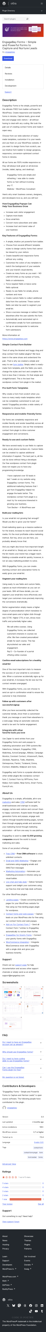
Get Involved (30, 1256)
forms (41, 1157)
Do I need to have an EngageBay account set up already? (17, 1043)
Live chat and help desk (16, 882)
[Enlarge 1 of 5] (19, 989)
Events (27, 1260)
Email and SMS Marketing (17, 861)
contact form (38, 1148)
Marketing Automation (15, 871)
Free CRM (10, 853)
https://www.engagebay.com (14, 339)
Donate (28, 1265)
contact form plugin (31, 1152)
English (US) (39, 1142)
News (4, 1240)
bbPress (7, 1285)
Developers (7, 1265)
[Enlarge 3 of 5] (19, 1005)
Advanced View (9, 1164)
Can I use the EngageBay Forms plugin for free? (13, 1068)
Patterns (28, 1249)
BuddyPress (8, 1289)
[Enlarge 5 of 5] (19, 1020)
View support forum (10, 1221)
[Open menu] (42, 3)
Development (10, 86)
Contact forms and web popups (20, 914)
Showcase (28, 1236)
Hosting (5, 1244)
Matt (5, 1281)
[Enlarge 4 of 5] (40, 1005)
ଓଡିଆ (10, 1300)
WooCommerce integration (17, 942)
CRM (22, 802)
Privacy (5, 1249)
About (5, 1236)
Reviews (8, 73)
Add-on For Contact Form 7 (18, 924)
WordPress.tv (9, 1269)
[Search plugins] (27, 19)
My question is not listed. (13, 1077)
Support (8, 92)
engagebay (10, 52)
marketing (6, 802)
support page (21, 965)
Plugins (27, 1244)
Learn (4, 1256)
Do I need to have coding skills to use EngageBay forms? (15, 1060)
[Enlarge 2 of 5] (40, 989)
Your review (7, 1204)
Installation (9, 80)
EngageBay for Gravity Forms (19, 935)
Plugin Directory (8, 11)
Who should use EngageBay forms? (17, 1052)
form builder (18, 364)
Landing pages (12, 900)
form (41, 1152)
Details (8, 67)
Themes (27, 1240)
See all (41, 1204)
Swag (27, 1269)
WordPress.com (10, 1276)
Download (8, 58)
